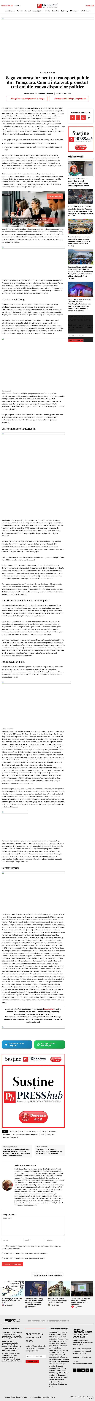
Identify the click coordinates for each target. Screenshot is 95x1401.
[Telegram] (83, 1370)
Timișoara (50, 1134)
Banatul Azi (49, 1009)
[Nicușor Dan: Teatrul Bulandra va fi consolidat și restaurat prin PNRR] (59, 1288)
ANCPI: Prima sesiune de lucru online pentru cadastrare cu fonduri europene (80, 1301)
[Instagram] (79, 1370)
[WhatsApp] (83, 117)
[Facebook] (72, 117)
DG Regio (13, 1132)
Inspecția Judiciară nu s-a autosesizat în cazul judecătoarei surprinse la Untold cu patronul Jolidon (78, 182)
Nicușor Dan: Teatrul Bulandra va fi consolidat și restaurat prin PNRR (58, 1300)
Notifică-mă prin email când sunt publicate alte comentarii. (26, 1253)
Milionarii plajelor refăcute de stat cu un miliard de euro (12, 1300)
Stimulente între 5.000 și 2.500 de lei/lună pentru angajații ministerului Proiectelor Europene (34, 1301)
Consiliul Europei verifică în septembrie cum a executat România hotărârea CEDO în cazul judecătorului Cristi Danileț (79, 241)
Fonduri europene (33, 1132)
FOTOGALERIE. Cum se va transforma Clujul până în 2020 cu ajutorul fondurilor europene (49, 1151)
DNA (21, 1132)
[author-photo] (3, 1305)
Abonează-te (74, 340)
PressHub (6, 1134)
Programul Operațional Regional (25, 1134)
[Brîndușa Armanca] (7, 1185)
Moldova (52, 1132)
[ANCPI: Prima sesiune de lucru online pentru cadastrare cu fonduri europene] (82, 1288)
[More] (88, 117)
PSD (42, 1134)
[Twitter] (78, 117)
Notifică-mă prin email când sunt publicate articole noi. (24, 1258)
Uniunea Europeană (10, 1137)
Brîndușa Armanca (45, 93)
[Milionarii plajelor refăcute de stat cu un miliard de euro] (13, 1288)
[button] (18, 5)
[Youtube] (91, 1370)
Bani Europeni (47, 73)
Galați (44, 1132)
